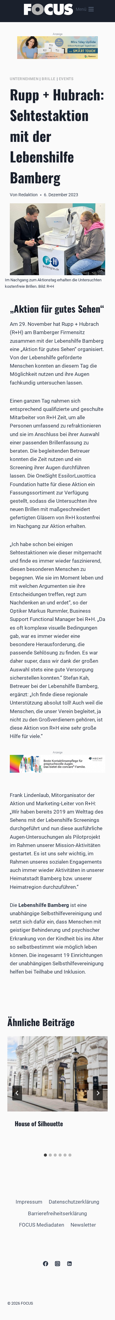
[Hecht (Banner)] (57, 764)
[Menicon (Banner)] (57, 47)
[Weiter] (98, 1093)
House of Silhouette (39, 1123)
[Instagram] (57, 1263)
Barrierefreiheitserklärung (57, 1213)
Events (66, 79)
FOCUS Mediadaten (41, 1225)
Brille (49, 79)
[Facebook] (45, 1263)
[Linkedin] (69, 1263)
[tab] (45, 1155)
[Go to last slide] (17, 1093)
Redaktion (28, 194)
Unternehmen (24, 79)
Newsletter (83, 1225)
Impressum (29, 1202)
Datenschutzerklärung (74, 1202)
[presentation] (57, 1073)
